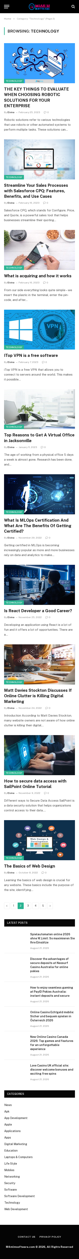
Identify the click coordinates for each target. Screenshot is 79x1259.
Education (11, 1150)
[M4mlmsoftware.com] (39, 6)
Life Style (10, 1163)
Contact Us (26, 1236)
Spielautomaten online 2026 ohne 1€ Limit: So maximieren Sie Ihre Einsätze (52, 938)
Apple (8, 1124)
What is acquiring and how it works (38, 275)
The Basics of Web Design (29, 866)
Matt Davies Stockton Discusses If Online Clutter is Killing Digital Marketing (38, 696)
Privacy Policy (50, 1236)
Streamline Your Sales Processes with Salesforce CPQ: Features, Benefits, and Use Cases (36, 191)
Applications (12, 1131)
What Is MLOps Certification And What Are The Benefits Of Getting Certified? (37, 526)
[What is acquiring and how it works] (39, 250)
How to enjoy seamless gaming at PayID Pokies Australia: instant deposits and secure (51, 991)
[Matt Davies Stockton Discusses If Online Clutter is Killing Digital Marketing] (39, 664)
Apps (7, 1137)
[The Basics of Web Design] (39, 840)
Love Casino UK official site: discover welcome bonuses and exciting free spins (51, 1069)
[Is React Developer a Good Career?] (39, 585)
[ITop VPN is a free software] (39, 330)
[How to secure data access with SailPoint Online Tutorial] (39, 755)
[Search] (73, 6)
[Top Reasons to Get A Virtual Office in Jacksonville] (39, 409)
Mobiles (9, 1170)
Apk (7, 1111)
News (8, 1105)
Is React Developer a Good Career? (38, 610)
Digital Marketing (15, 1144)
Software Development (19, 1196)
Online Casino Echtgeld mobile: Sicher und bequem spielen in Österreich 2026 (52, 1016)
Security (9, 1183)
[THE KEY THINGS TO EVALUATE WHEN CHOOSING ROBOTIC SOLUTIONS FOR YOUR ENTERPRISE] (39, 63)
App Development (16, 1118)
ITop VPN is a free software (31, 355)
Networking (12, 1176)
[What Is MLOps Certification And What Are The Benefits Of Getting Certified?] (39, 494)
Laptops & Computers (18, 1157)
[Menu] (6, 6)
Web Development (16, 1209)
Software (10, 1189)
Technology (14, 81)
